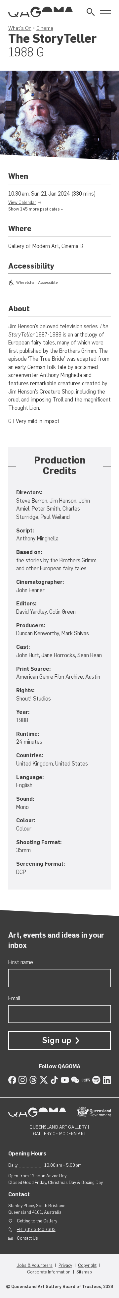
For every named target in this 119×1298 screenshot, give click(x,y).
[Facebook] (12, 1080)
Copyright (87, 1265)
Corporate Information (48, 1271)
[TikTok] (54, 1080)
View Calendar (22, 202)
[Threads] (33, 1080)
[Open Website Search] (91, 12)
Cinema (44, 28)
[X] (44, 1080)
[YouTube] (65, 1080)
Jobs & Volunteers (35, 1265)
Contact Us (27, 1238)
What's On (19, 28)
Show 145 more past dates (34, 209)
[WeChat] (75, 1080)
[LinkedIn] (107, 1080)
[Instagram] (23, 1080)
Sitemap (84, 1271)
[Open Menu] (105, 12)
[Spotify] (96, 1080)
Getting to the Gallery (37, 1220)
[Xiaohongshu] (86, 1080)
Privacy (65, 1265)
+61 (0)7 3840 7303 (36, 1229)
